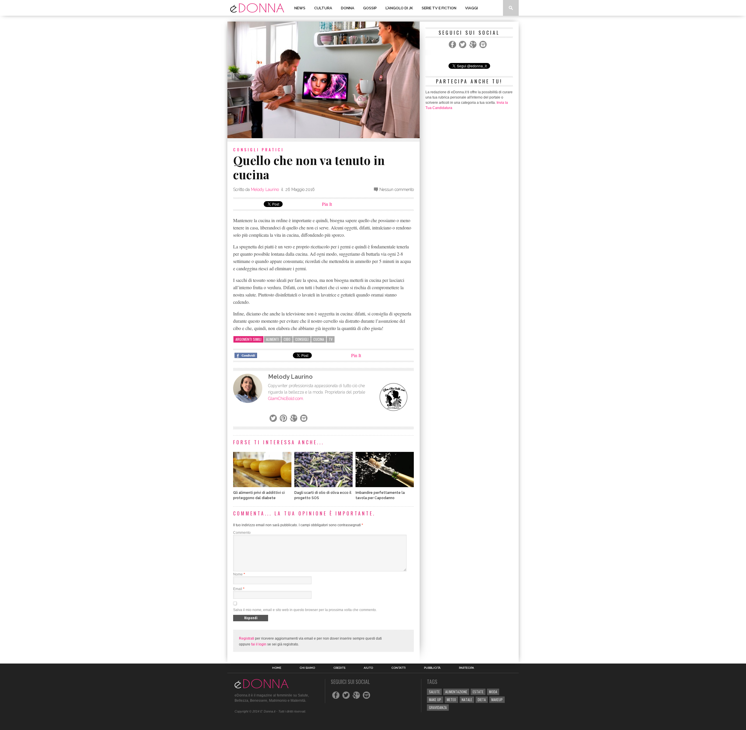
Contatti (398, 667)
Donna (347, 8)
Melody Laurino (265, 189)
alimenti (272, 339)
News (299, 8)
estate (478, 691)
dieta (482, 699)
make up (435, 699)
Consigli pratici (258, 149)
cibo (287, 339)
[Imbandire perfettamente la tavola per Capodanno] (385, 485)
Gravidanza (438, 707)
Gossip (370, 8)
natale (467, 699)
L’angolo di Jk (399, 8)
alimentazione (456, 691)
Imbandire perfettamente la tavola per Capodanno (380, 495)
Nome (238, 574)
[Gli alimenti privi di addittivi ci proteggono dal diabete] (262, 485)
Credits (339, 667)
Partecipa (466, 667)
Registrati (246, 638)
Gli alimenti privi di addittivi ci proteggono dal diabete (259, 495)
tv (330, 339)
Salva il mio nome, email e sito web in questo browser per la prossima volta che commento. (305, 610)
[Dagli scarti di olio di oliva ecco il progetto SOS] (323, 485)
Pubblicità (432, 667)
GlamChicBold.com (285, 398)
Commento (242, 533)
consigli (302, 339)
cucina (318, 339)
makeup (497, 699)
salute (434, 691)
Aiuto (368, 667)
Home (276, 667)
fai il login (258, 644)
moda (493, 691)
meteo (451, 699)
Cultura (323, 8)
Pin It (327, 204)
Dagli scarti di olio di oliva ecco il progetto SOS (322, 495)
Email (237, 589)
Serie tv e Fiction (439, 8)
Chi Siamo (307, 667)
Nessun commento (396, 189)
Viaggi (471, 8)
